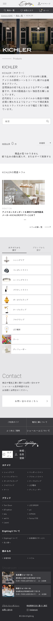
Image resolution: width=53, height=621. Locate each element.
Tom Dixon (8, 505)
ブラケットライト (36, 476)
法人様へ (7, 542)
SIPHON (32, 514)
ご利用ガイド (13, 422)
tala (5, 514)
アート (6, 489)
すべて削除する (43, 156)
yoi (30, 509)
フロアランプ (9, 485)
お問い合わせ (7, 610)
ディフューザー (35, 489)
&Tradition (8, 509)
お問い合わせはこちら (26, 401)
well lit (6, 518)
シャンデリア (9, 472)
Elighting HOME (7, 15)
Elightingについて (11, 538)
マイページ (45, 3)
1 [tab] (25, 219)
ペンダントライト (36, 472)
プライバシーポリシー (10, 606)
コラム (31, 558)
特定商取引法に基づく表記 (37, 606)
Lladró (6, 522)
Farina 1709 (33, 518)
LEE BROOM (33, 505)
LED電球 (32, 485)
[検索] (48, 121)
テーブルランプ (35, 481)
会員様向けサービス (37, 538)
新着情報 (7, 558)
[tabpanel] (23, 198)
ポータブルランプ (11, 481)
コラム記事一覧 (35, 227)
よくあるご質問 (13, 430)
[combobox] (26, 121)
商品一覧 (19, 15)
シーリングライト (11, 476)
